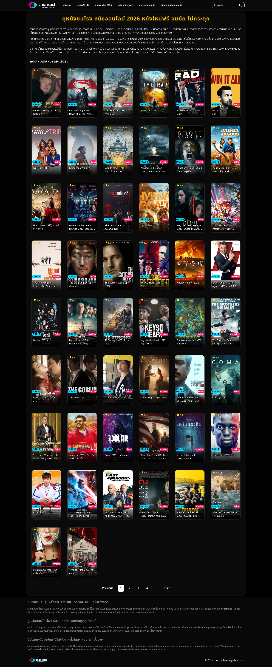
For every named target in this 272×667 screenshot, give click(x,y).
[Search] (241, 5)
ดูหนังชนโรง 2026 (103, 5)
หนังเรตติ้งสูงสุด (125, 5)
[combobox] (225, 5)
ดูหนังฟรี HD (83, 5)
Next (167, 588)
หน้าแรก (67, 5)
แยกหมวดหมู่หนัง (147, 5)
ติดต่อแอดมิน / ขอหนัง (171, 5)
